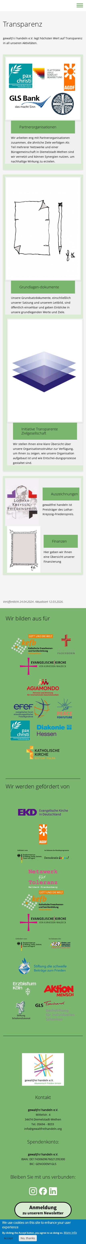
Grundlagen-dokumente (39, 287)
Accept (8, 1238)
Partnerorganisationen (37, 127)
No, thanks (28, 1238)
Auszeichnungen (64, 494)
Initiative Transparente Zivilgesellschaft (39, 431)
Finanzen (59, 541)
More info (70, 1232)
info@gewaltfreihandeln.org (43, 1129)
